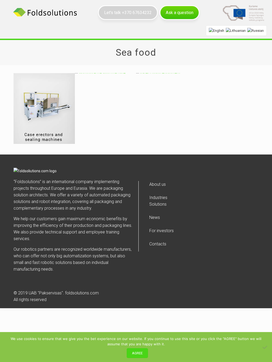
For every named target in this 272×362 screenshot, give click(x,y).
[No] (265, 347)
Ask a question (179, 12)
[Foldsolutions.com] (45, 12)
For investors (161, 230)
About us (157, 184)
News (154, 217)
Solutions (158, 204)
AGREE (137, 353)
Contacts (157, 243)
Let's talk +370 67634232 (128, 12)
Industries (158, 197)
